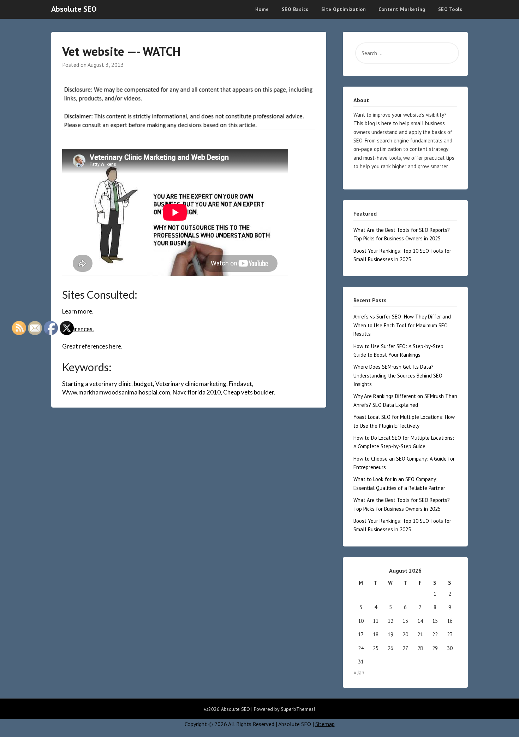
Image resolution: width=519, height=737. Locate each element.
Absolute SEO (74, 9)
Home (262, 9)
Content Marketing (401, 9)
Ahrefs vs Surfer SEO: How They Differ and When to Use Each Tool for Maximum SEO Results (402, 325)
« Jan (358, 672)
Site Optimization (343, 9)
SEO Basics (295, 9)
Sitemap (325, 723)
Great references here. (92, 346)
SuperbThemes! (298, 709)
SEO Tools (450, 9)
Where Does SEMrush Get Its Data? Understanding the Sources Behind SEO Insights (397, 375)
